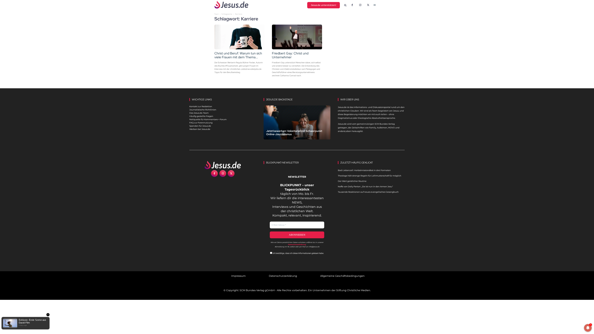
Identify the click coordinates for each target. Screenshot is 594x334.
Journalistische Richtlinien (202, 109)
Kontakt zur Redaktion (200, 106)
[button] (345, 5)
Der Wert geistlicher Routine (352, 181)
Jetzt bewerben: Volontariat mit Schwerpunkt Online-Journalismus (294, 132)
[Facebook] (352, 5)
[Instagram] (360, 5)
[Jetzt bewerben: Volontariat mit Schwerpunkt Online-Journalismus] (297, 126)
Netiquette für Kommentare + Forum (208, 119)
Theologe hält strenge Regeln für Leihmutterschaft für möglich (369, 175)
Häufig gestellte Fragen (201, 116)
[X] (368, 5)
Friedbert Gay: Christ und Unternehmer (290, 55)
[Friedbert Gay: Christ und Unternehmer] (297, 37)
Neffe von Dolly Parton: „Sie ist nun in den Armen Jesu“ (365, 186)
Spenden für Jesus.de (200, 126)
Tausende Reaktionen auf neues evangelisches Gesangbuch (368, 192)
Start (216, 14)
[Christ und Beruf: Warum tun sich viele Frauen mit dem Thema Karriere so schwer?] (239, 37)
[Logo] (222, 165)
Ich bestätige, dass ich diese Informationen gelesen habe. (298, 253)
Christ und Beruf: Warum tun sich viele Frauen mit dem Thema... (238, 55)
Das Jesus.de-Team (199, 113)
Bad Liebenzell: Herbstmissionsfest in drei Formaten (364, 170)
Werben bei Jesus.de (199, 129)
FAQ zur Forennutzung (201, 122)
